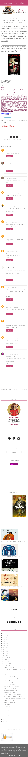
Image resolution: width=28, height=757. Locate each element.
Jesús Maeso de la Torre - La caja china (12, 672)
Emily (7, 307)
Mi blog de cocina (8, 3)
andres (8, 178)
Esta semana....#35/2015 (9, 676)
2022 (4, 641)
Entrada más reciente (6, 389)
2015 (4, 655)
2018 (4, 649)
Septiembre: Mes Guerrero (10, 680)
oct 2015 (6, 661)
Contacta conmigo (20, 3)
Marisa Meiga (10, 193)
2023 (4, 639)
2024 (4, 637)
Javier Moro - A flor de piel (10, 688)
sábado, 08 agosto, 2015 (14, 354)
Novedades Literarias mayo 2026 (17, 2)
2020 (4, 645)
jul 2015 (6, 704)
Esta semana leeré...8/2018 (13, 602)
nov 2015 (6, 659)
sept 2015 (6, 663)
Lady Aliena (9, 164)
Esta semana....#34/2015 (9, 684)
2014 (4, 719)
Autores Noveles (17, 139)
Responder (9, 156)
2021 (4, 643)
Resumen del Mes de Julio (9, 702)
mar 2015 (6, 713)
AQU (12, 113)
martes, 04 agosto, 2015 (17, 163)
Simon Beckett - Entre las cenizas (11, 686)
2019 (4, 647)
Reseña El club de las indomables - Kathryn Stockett (13, 541)
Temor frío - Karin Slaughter (13, 571)
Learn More (12, 755)
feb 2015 (6, 715)
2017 (4, 651)
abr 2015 (6, 710)
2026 (4, 633)
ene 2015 (6, 717)
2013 (4, 721)
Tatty (7, 251)
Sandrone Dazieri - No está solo (11, 682)
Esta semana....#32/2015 (9, 700)
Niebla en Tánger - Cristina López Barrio (13, 586)
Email (2, 118)
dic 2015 (6, 657)
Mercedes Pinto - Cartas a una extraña (12, 694)
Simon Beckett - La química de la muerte (13, 696)
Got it (18, 755)
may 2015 (6, 708)
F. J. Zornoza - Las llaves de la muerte (12, 674)
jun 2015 (6, 706)
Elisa (5, 114)
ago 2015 (6, 665)
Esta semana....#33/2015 (9, 692)
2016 (4, 653)
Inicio (4, 2)
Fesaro (8, 206)
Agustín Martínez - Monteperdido (11, 678)
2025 (4, 635)
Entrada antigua (23, 389)
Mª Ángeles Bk (10, 268)
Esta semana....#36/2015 (9, 667)
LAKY (7, 354)
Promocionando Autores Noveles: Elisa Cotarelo (15, 698)
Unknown (8, 151)
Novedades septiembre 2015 (10, 690)
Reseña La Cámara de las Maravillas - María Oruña (13, 556)
